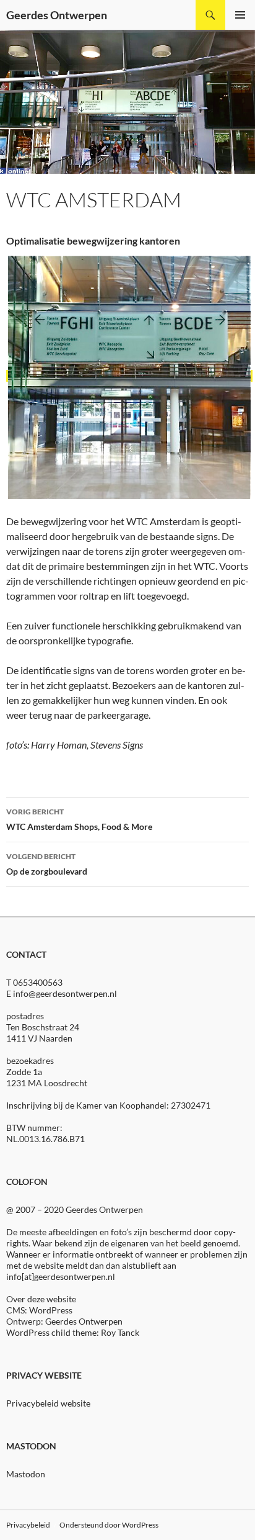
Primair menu (240, 15)
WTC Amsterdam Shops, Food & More (79, 819)
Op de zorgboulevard (46, 864)
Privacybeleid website (48, 1403)
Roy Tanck (120, 1332)
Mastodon (25, 1474)
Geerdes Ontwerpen (56, 15)
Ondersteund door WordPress (108, 1524)
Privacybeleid (28, 1524)
